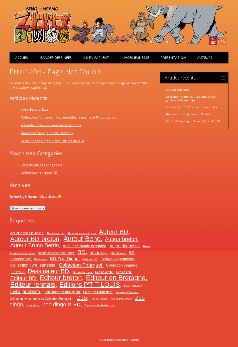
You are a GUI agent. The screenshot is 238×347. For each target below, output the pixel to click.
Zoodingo (33, 305)
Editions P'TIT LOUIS (90, 284)
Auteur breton (121, 239)
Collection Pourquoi (36, 173)
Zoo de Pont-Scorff (121, 298)
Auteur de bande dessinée (84, 246)
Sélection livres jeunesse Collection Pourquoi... (42, 299)
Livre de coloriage (34, 110)
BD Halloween (118, 253)
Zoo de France (99, 298)
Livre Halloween (133, 285)
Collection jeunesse (117, 259)
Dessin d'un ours (82, 272)
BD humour (40, 259)
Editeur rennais (32, 284)
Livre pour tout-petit (97, 292)
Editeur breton (61, 277)
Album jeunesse (55, 233)
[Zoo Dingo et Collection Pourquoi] (118, 43)
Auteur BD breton (34, 238)
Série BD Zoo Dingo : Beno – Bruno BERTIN (52, 141)
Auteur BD (113, 231)
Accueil (22, 57)
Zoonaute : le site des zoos (99, 305)
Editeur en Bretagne (115, 277)
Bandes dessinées (56, 57)
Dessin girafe (104, 272)
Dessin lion (123, 272)
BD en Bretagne (98, 253)
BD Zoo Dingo (64, 258)
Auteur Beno (82, 238)
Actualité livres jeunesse (26, 233)
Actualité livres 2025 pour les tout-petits (51, 125)
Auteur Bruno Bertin (34, 245)
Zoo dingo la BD (61, 304)
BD (81, 252)
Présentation (173, 57)
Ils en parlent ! (97, 57)
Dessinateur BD (48, 271)
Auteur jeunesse (124, 246)
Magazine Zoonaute (127, 292)
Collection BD (89, 259)
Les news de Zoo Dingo (38, 165)
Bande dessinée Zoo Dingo (56, 253)
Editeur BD (23, 278)
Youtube (213, 41)
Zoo (82, 297)
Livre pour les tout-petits (62, 292)
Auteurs (204, 57)
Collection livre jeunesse (32, 265)
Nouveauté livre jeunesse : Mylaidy (47, 133)
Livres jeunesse (135, 57)
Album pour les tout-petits (81, 233)
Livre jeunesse (25, 291)
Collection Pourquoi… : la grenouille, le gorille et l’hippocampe (68, 117)
